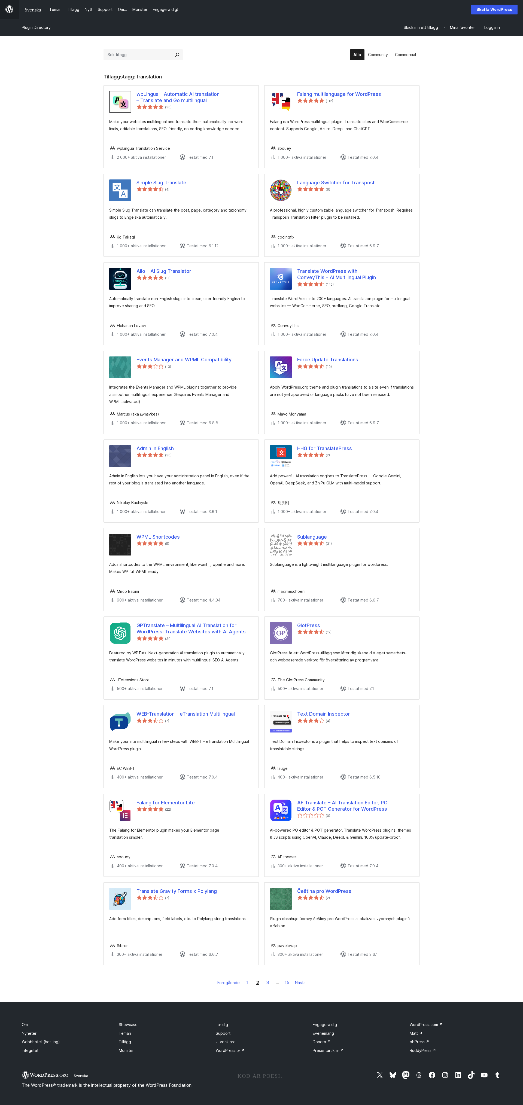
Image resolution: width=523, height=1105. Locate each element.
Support (223, 1033)
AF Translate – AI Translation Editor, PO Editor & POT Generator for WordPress (342, 806)
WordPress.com (426, 1024)
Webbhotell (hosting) (41, 1041)
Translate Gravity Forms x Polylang (176, 891)
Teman (125, 1033)
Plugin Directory (36, 27)
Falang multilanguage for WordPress (339, 94)
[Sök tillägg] (177, 54)
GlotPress (308, 625)
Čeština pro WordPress (324, 891)
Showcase (128, 1024)
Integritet (30, 1050)
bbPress (419, 1041)
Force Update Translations (327, 359)
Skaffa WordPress (494, 9)
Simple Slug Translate (161, 182)
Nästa (300, 982)
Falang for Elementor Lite (165, 802)
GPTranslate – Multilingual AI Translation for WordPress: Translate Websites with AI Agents (191, 628)
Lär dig (222, 1024)
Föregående (228, 982)
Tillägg (125, 1041)
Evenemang (323, 1033)
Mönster (126, 1050)
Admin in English (155, 448)
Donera (322, 1041)
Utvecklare (226, 1041)
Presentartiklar (328, 1050)
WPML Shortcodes (158, 537)
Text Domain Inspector (323, 714)
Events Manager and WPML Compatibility (184, 359)
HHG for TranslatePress (324, 448)
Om (25, 1024)
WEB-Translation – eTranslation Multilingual (185, 714)
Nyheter (29, 1033)
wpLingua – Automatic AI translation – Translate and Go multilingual (178, 97)
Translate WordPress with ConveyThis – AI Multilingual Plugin (336, 274)
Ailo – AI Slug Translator (163, 271)
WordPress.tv (230, 1050)
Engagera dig (325, 1024)
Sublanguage (312, 537)
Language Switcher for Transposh (336, 182)
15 (287, 982)
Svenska (81, 1075)
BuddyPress (423, 1050)
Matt (416, 1033)
